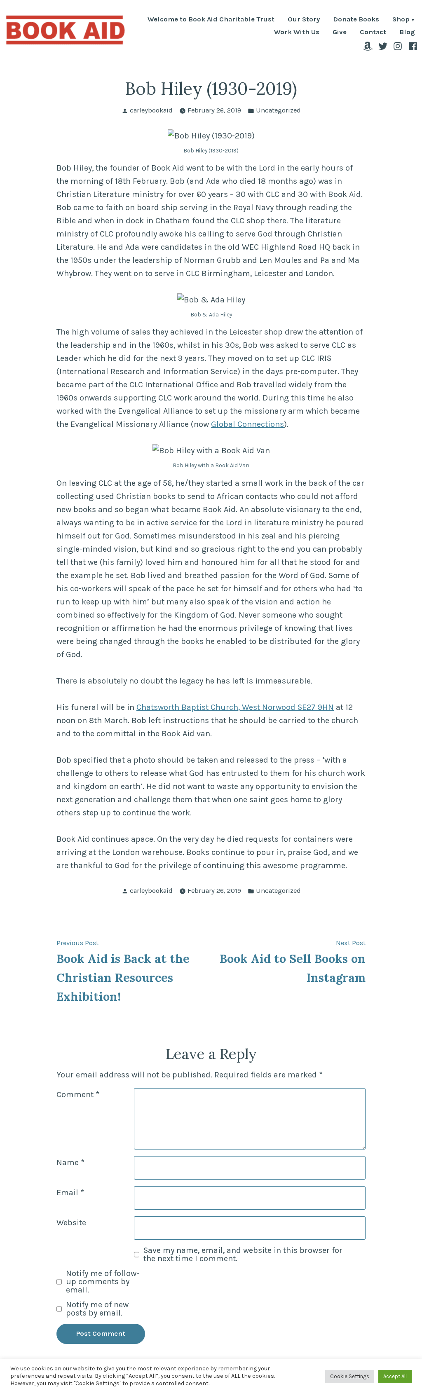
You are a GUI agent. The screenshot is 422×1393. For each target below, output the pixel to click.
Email (70, 1192)
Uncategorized (278, 110)
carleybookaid (151, 110)
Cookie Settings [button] (349, 1376)
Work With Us (296, 32)
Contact (373, 32)
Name (70, 1162)
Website (71, 1222)
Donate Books (356, 20)
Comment (77, 1094)
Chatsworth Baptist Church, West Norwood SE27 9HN (235, 707)
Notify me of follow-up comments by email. (102, 1281)
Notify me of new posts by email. (97, 1309)
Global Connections (247, 424)
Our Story (304, 20)
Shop (401, 20)
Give (340, 32)
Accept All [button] (395, 1376)
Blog (407, 32)
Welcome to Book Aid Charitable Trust (211, 20)
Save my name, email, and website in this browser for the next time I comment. (242, 1254)
